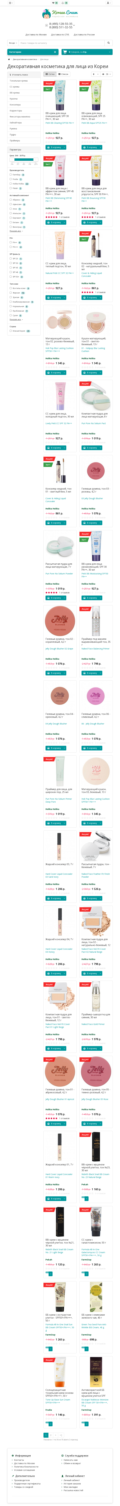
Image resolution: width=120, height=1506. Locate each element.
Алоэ (16, 209)
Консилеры (15, 104)
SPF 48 (16, 272)
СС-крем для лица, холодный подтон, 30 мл (60, 415)
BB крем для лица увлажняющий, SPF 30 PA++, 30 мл (94, 566)
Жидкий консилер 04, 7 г (59, 939)
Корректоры (16, 110)
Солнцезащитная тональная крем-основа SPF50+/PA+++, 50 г (59, 1392)
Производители (22, 1480)
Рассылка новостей (73, 1490)
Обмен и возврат (72, 1463)
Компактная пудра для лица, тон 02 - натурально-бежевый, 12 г (96, 943)
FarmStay (18, 174)
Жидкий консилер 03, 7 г (59, 864)
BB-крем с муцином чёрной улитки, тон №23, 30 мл (96, 1167)
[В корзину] (83, 1197)
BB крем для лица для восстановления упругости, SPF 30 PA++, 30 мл (95, 193)
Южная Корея (20, 331)
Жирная (18, 293)
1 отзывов (64, 217)
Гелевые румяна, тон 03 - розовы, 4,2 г (96, 490)
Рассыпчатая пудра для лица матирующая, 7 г (59, 565)
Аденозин (18, 204)
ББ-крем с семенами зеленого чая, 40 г (93, 1316)
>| (61, 1435)
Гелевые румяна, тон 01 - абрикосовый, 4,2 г (60, 1091)
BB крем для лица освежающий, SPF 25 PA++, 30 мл (93, 116)
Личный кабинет (72, 1480)
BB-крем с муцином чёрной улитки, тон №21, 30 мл (60, 1242)
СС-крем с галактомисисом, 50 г (94, 1241)
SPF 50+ (17, 277)
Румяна (13, 128)
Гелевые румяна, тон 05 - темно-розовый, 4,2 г (96, 1091)
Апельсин (18, 213)
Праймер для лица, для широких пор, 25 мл (59, 791)
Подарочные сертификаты (27, 1483)
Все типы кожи (20, 288)
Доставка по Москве (24, 1463)
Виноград (18, 227)
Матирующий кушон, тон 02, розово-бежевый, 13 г (60, 341)
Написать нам (71, 1460)
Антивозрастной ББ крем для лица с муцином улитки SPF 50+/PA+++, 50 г (93, 1394)
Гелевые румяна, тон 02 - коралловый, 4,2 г (60, 640)
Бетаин (17, 222)
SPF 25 (16, 258)
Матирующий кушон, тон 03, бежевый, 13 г (94, 791)
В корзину (55, 147)
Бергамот (18, 218)
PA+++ (16, 247)
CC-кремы (14, 86)
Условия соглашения (24, 1470)
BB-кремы (15, 92)
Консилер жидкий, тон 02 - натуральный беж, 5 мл (95, 266)
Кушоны (14, 98)
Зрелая (17, 297)
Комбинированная (22, 302)
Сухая (16, 315)
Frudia (16, 179)
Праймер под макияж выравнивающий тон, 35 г (96, 641)
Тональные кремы (19, 80)
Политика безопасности (26, 1466)
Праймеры (15, 140)
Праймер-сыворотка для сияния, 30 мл (96, 1016)
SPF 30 (16, 263)
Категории (15, 52)
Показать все (15, 231)
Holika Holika (20, 184)
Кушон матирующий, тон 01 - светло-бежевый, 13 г (94, 341)
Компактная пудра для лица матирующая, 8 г (95, 415)
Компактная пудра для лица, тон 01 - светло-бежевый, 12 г (59, 1017)
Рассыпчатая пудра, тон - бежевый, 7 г (96, 866)
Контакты (19, 1460)
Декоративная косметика (25, 59)
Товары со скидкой (23, 1487)
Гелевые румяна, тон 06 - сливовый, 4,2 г (96, 715)
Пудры (13, 134)
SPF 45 (16, 267)
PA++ (16, 242)
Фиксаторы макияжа (20, 116)
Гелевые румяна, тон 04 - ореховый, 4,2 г (60, 715)
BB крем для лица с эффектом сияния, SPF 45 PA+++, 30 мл (60, 191)
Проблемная (19, 311)
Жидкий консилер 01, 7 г (59, 1164)
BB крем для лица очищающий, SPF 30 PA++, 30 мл (57, 116)
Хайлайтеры (16, 122)
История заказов (72, 1483)
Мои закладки (71, 1487)
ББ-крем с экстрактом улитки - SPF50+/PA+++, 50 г (59, 1317)
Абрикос (18, 200)
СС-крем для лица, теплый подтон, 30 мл (58, 265)
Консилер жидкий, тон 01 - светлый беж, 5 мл (58, 490)
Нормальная (19, 306)
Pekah (16, 188)
